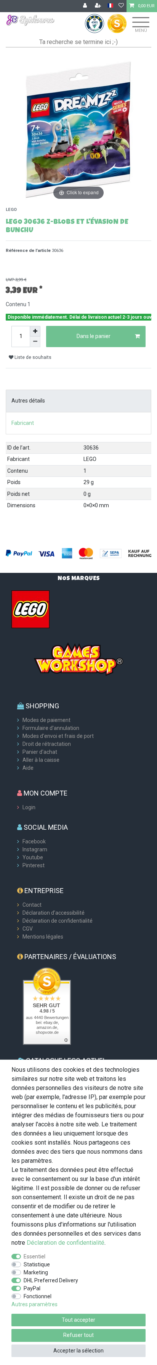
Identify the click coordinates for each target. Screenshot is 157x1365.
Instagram (34, 849)
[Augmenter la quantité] (35, 331)
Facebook (34, 841)
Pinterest (33, 865)
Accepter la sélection (78, 1351)
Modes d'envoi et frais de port (58, 736)
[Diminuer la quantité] (35, 342)
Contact (32, 905)
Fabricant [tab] (22, 423)
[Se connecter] (85, 6)
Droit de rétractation (46, 744)
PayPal (32, 1288)
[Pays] (110, 6)
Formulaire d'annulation (50, 728)
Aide (28, 768)
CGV (27, 929)
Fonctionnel (37, 1296)
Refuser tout (78, 1335)
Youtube (32, 857)
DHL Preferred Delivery (51, 1280)
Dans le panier (94, 336)
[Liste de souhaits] (121, 6)
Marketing (36, 1272)
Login (28, 807)
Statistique (37, 1264)
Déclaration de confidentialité (57, 921)
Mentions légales (42, 937)
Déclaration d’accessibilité (53, 913)
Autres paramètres (34, 1304)
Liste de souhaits (32, 357)
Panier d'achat (39, 752)
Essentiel (34, 1256)
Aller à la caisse (40, 760)
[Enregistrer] (98, 6)
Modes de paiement (46, 720)
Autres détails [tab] (28, 401)
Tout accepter (78, 1320)
